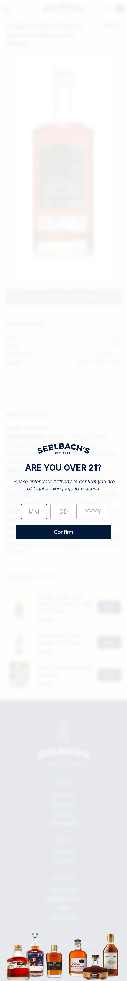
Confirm (63, 532)
